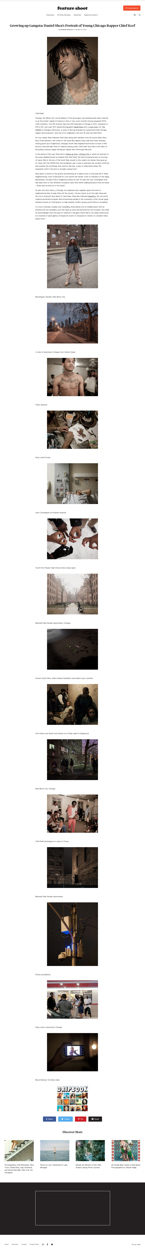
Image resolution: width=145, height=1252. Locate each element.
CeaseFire (92, 196)
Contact (24, 1244)
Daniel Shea (78, 127)
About (6, 1244)
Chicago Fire (84, 154)
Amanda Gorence (67, 29)
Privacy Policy (34, 1244)
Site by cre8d (136, 1244)
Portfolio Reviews (64, 15)
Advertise (77, 15)
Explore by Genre (90, 15)
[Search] (139, 15)
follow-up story (72, 154)
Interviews (50, 15)
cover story (93, 127)
